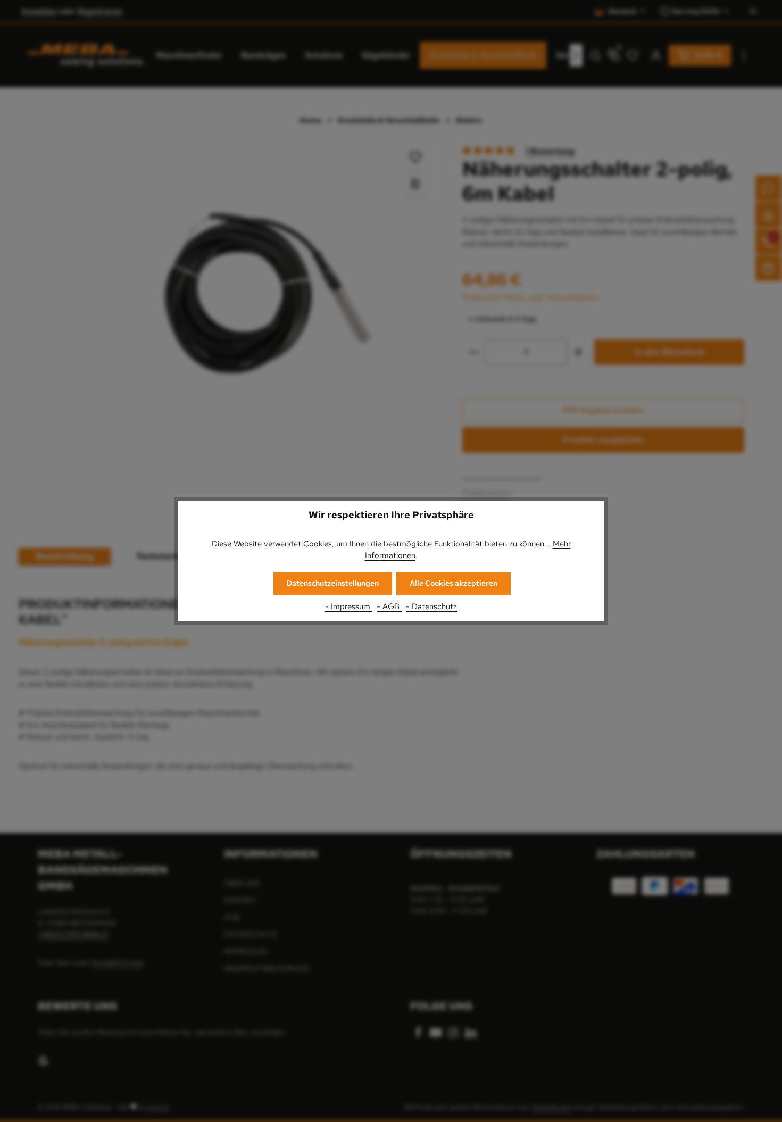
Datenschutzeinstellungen (333, 583)
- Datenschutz (431, 606)
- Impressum (348, 606)
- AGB (389, 606)
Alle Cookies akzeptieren (453, 583)
